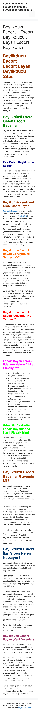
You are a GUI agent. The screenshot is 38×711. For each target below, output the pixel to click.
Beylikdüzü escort (10, 211)
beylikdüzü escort (24, 708)
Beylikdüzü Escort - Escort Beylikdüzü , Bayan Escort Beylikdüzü (18, 6)
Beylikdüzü (22, 216)
